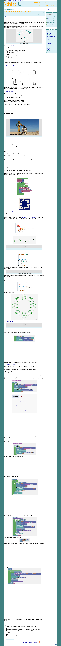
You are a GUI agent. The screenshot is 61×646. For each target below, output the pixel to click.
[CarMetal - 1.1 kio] (24, 272)
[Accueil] (30, 6)
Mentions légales (31, 642)
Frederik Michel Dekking (33, 217)
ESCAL (54, 645)
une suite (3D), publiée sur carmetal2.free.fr (14, 45)
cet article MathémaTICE (9, 214)
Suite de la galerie (9, 321)
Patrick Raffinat (50, 39)
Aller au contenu (10, 0)
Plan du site (22, 642)
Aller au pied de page (20, 0)
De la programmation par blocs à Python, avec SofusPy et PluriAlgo (51, 37)
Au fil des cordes (49, 33)
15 (51, 14)
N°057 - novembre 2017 (10, 9)
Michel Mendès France (25, 217)
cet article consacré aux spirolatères (17, 20)
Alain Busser (36, 14)
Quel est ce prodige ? (10, 211)
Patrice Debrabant (41, 14)
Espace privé (35, 642)
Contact (26, 642)
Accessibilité (5, 0)
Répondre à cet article (10, 639)
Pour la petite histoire (10, 91)
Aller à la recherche (14, 0)
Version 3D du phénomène (11, 364)
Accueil (5, 9)
